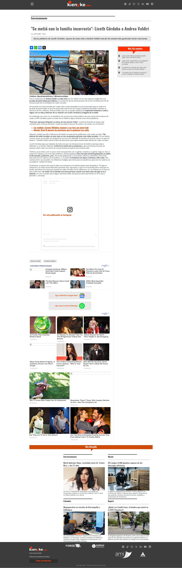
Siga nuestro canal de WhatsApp (66, 306)
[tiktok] (130, 4)
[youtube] (147, 4)
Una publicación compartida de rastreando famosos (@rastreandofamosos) (72, 246)
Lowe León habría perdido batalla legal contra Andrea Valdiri (134, 56)
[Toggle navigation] (32, 4)
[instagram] (134, 4)
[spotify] (125, 4)
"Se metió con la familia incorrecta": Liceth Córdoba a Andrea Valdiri (134, 73)
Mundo (110, 457)
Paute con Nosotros (43, 561)
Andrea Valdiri (50, 261)
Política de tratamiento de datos (39, 557)
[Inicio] (79, 4)
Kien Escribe (35, 261)
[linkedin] (143, 4)
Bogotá (111, 501)
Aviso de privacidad (35, 553)
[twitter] (138, 4)
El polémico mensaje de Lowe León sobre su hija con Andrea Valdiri (134, 68)
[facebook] (152, 4)
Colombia (67, 501)
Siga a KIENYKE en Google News (66, 295)
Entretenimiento (39, 18)
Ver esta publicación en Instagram (57, 215)
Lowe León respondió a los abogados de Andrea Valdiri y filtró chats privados (135, 62)
